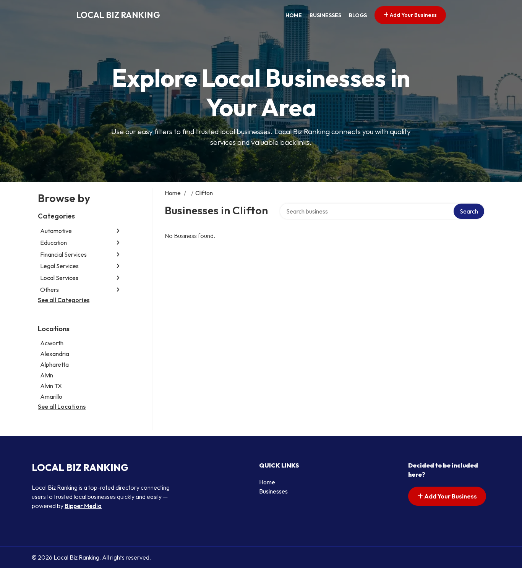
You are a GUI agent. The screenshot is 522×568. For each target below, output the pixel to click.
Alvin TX (51, 386)
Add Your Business (413, 14)
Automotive (56, 231)
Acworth (51, 343)
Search (469, 211)
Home (293, 15)
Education (53, 242)
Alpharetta (54, 364)
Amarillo (51, 396)
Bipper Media (83, 506)
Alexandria (54, 354)
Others (49, 289)
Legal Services (59, 266)
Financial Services (63, 254)
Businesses (325, 15)
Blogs (358, 15)
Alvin (46, 375)
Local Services (59, 278)
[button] (118, 231)
